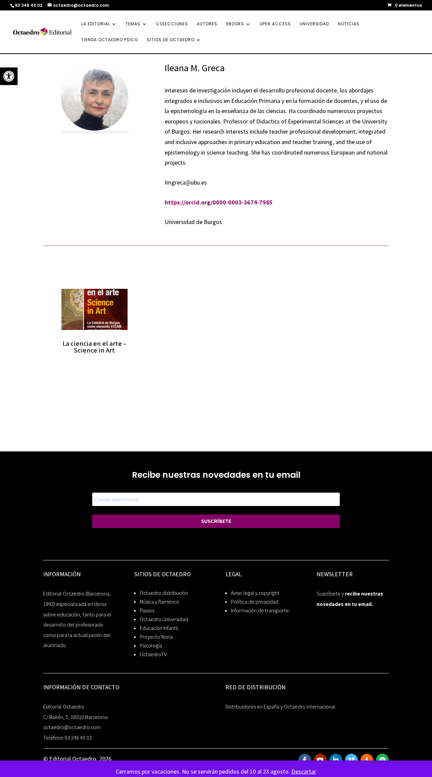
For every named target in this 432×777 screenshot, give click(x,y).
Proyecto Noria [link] (156, 636)
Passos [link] (147, 610)
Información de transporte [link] (260, 610)
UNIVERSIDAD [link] (314, 24)
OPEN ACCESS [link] (275, 24)
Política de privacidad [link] (254, 601)
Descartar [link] (303, 771)
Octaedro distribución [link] (164, 592)
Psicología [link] (151, 645)
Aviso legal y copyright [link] (255, 592)
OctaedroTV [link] (153, 654)
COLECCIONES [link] (172, 24)
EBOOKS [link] (235, 24)
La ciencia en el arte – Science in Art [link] (94, 347)
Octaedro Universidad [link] (164, 619)
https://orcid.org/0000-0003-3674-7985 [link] (218, 202)
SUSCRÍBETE (216, 521)
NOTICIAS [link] (348, 24)
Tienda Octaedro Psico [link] (109, 40)
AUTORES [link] (207, 24)
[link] (9, 76)
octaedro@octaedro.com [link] (72, 727)
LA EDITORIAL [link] (95, 24)
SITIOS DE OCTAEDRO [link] (170, 40)
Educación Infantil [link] (159, 628)
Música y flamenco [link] (159, 601)
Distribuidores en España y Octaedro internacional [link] (280, 706)
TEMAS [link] (133, 24)
